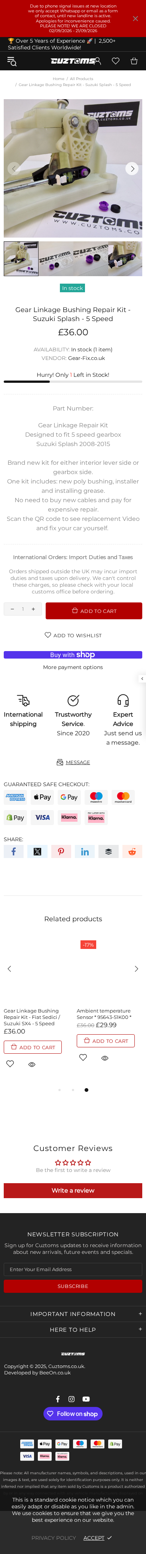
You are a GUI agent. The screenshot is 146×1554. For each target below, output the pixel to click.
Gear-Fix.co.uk (86, 358)
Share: (13, 839)
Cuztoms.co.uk (73, 61)
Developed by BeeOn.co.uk (37, 1373)
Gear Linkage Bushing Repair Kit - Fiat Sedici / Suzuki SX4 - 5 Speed (32, 1017)
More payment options (73, 667)
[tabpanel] (36, 1011)
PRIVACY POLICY (53, 1538)
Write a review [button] (73, 1190)
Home (58, 78)
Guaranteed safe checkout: (46, 784)
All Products (81, 78)
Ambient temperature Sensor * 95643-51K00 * (104, 1014)
